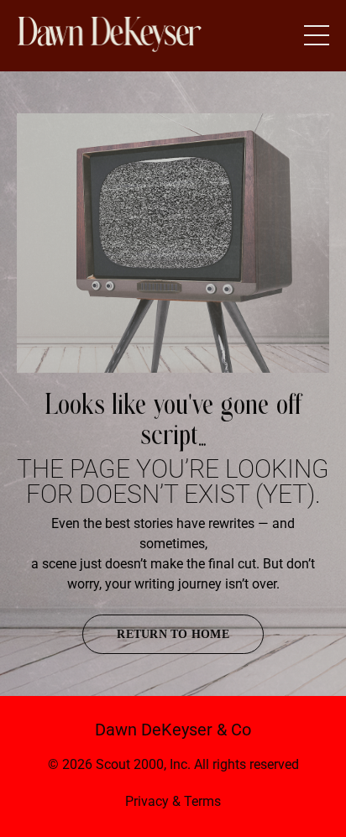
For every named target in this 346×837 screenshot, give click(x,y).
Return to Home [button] (173, 634)
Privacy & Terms (173, 801)
